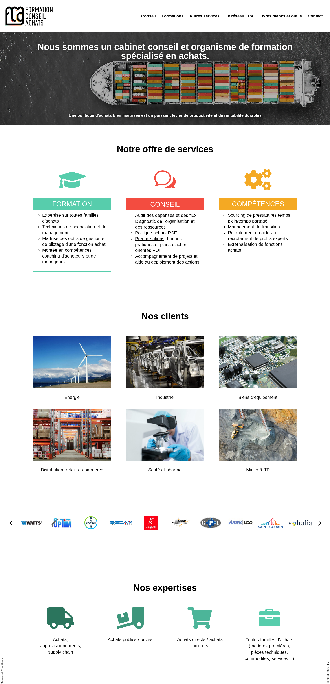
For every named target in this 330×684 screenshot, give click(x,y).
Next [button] (319, 522)
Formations (173, 16)
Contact (315, 16)
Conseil (148, 16)
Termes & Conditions (2, 671)
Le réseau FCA (239, 16)
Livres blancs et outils (281, 16)
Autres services (204, 16)
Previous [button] (11, 522)
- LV (328, 664)
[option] (31, 523)
